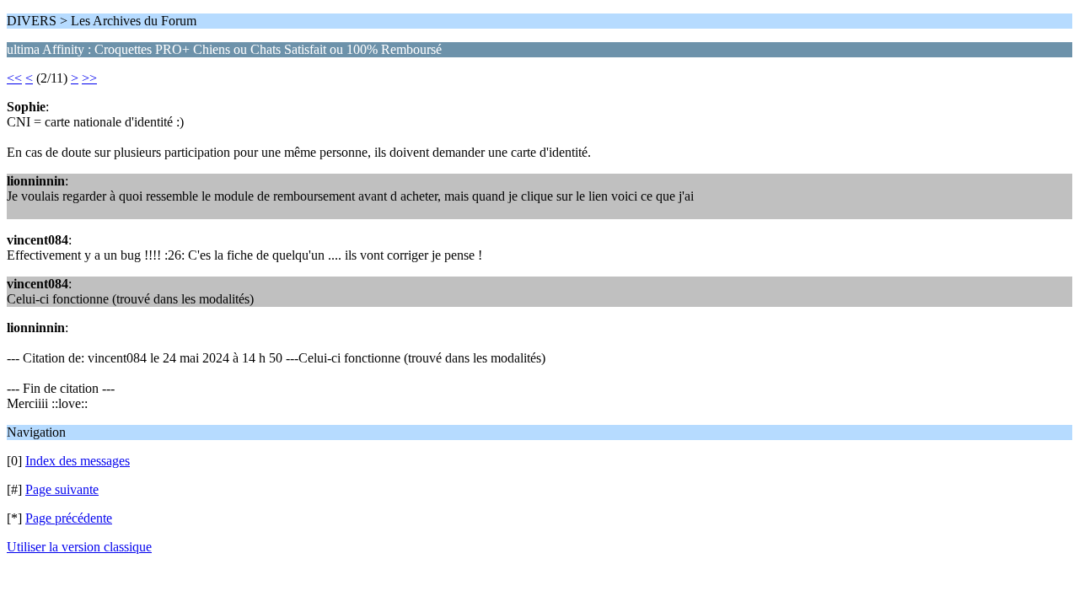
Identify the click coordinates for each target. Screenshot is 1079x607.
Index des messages (77, 461)
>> (89, 78)
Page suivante (62, 489)
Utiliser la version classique (79, 547)
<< (14, 78)
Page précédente (68, 518)
